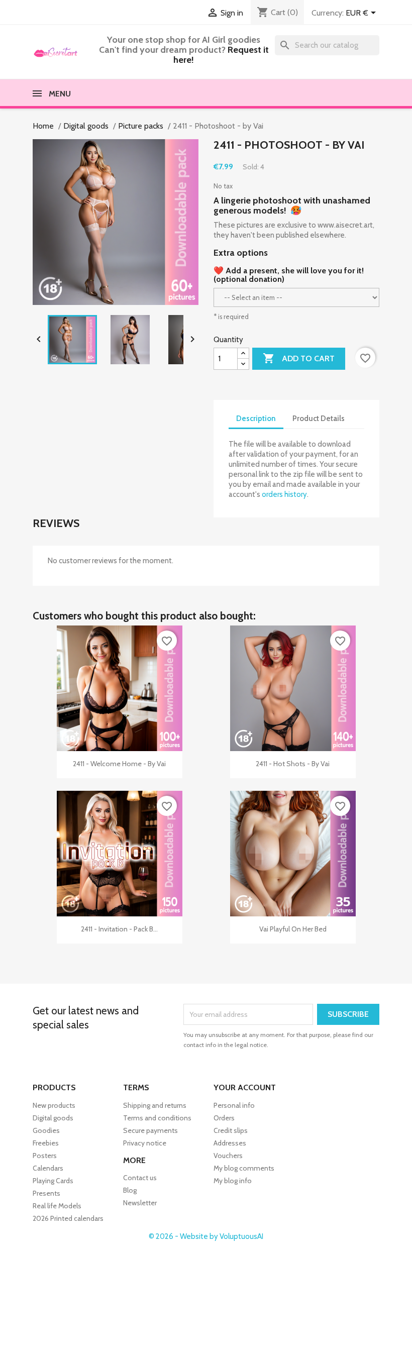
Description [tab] (256, 418)
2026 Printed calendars (68, 1218)
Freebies (46, 1142)
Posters (45, 1155)
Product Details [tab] (318, 418)
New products (54, 1105)
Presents (46, 1193)
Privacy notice (144, 1142)
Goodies (46, 1130)
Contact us (140, 1178)
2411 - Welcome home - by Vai (119, 763)
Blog (130, 1190)
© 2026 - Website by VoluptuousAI (206, 1236)
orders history (284, 494)
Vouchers (228, 1155)
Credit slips (231, 1130)
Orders (224, 1117)
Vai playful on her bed (293, 928)
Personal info (234, 1105)
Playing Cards (53, 1180)
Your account (245, 1087)
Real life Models (57, 1205)
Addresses (230, 1142)
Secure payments (150, 1130)
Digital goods (53, 1117)
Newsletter (140, 1203)
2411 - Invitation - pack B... (119, 928)
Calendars (48, 1168)
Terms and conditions (157, 1117)
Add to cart (299, 358)
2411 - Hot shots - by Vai (293, 763)
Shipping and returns (154, 1105)
